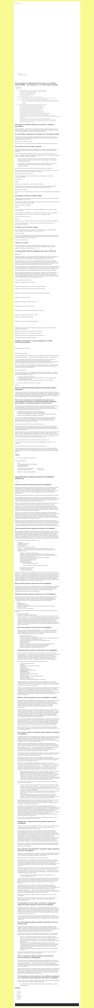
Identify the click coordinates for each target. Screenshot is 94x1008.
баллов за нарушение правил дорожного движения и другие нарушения (33, 99)
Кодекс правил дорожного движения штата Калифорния (31, 107)
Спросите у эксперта (24, 95)
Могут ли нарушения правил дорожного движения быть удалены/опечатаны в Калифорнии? (38, 119)
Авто (19, 990)
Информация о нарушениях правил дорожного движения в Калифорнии (34, 114)
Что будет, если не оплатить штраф (27, 94)
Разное (19, 997)
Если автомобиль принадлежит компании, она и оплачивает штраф (33, 91)
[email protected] (32, 248)
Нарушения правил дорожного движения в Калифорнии (31, 105)
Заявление (20, 992)
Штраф (19, 998)
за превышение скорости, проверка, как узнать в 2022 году (30, 96)
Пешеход (19, 995)
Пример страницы (23, 74)
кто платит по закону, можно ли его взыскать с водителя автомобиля (32, 90)
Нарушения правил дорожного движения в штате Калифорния (32, 108)
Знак (19, 993)
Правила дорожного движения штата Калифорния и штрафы (32, 112)
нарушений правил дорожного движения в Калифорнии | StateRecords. (32, 104)
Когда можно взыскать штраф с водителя (28, 92)
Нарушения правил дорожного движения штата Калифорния (32, 110)
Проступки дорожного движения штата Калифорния (30, 109)
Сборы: (24, 103)
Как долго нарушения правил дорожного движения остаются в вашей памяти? (35, 118)
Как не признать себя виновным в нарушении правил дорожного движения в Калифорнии (37, 115)
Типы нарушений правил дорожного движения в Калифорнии (32, 106)
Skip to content (18, 3)
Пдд (18, 994)
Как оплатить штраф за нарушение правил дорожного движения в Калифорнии (35, 113)
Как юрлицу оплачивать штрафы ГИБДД (28, 93)
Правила (19, 996)
